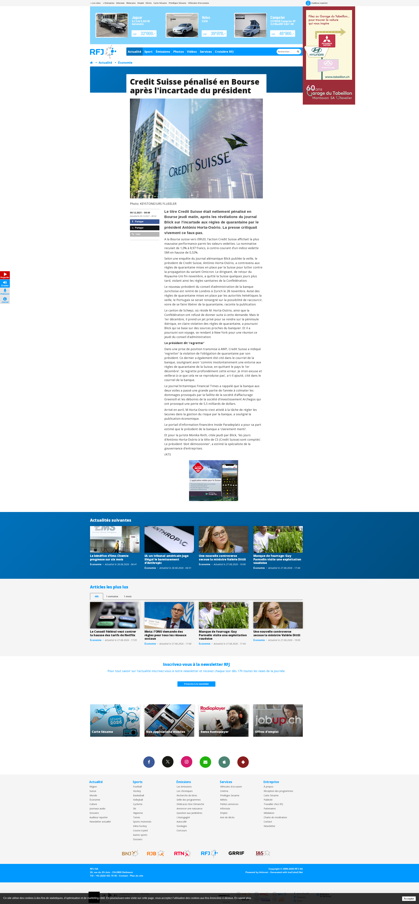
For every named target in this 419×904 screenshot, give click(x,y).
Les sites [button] (96, 3)
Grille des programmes (189, 799)
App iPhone (224, 762)
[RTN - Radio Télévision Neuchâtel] (182, 853)
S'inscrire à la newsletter (196, 684)
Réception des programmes (278, 791)
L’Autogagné (183, 817)
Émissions (163, 52)
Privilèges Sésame (177, 3)
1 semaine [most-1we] (112, 596)
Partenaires (270, 808)
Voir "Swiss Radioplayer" (169, 720)
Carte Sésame (160, 3)
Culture (93, 804)
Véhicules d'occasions (198, 3)
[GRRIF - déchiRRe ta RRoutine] (236, 853)
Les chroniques (185, 791)
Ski (134, 808)
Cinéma (224, 791)
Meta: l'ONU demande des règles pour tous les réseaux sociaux (165, 635)
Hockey (137, 791)
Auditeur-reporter (319, 3)
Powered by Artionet (257, 872)
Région (93, 786)
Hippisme (138, 813)
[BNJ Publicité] (129, 853)
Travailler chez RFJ (273, 804)
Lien (137, 234)
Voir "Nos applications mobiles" (115, 720)
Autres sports (140, 835)
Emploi (140, 3)
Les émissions (184, 786)
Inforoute (120, 3)
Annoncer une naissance (189, 808)
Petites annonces (229, 804)
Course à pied (140, 830)
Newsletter (269, 826)
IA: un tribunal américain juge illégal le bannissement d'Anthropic (167, 559)
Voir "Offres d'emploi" (223, 720)
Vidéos (192, 52)
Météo (223, 799)
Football (137, 786)
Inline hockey (140, 826)
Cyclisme (137, 804)
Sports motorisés (142, 821)
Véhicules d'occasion (231, 786)
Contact (268, 821)
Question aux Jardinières (189, 813)
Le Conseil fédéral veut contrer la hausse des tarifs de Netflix (113, 633)
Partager (139, 221)
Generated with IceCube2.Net (286, 872)
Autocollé (182, 821)
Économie (125, 62)
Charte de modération (275, 817)
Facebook (149, 762)
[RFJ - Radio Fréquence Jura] (209, 853)
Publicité (268, 799)
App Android (243, 762)
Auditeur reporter (99, 817)
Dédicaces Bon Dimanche (190, 804)
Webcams (131, 3)
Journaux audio (97, 808)
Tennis (136, 817)
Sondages (182, 826)
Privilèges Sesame (229, 795)
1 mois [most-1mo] (128, 596)
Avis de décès (227, 817)
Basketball (138, 795)
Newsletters (205, 762)
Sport (148, 52)
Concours (182, 830)
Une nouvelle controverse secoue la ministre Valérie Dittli (222, 557)
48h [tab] (97, 596)
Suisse (93, 791)
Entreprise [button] (109, 3)
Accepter (409, 898)
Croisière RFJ (224, 52)
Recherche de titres (187, 795)
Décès (149, 3)
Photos (178, 52)
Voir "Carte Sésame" (278, 720)
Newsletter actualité (100, 821)
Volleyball (138, 799)
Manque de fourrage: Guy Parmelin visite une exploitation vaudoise (277, 559)
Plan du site (136, 875)
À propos (268, 786)
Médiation (269, 813)
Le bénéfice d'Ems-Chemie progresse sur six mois (109, 557)
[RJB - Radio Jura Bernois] (156, 853)
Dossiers (94, 813)
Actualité (134, 52)
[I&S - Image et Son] (263, 853)
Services (206, 52)
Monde (93, 795)
